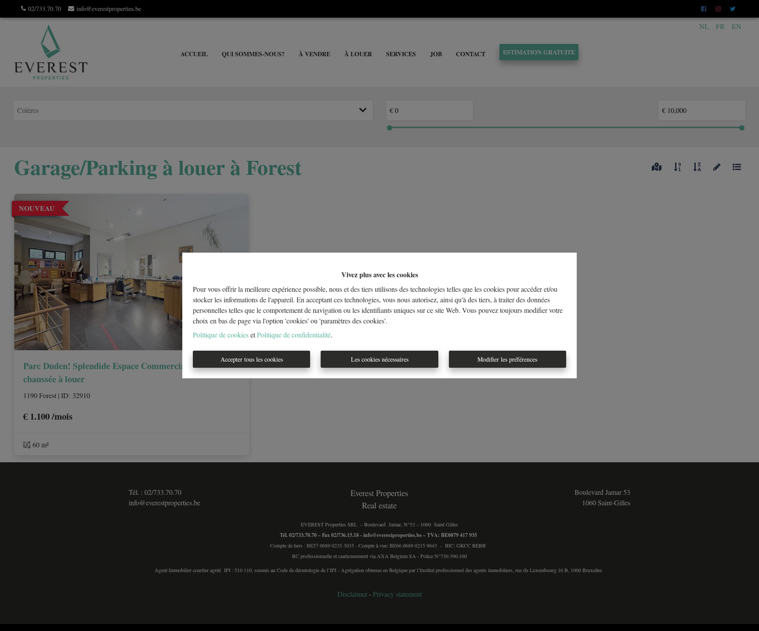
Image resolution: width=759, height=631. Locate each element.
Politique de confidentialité (294, 334)
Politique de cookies (221, 334)
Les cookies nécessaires (379, 359)
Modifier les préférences (507, 359)
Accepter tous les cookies (251, 359)
